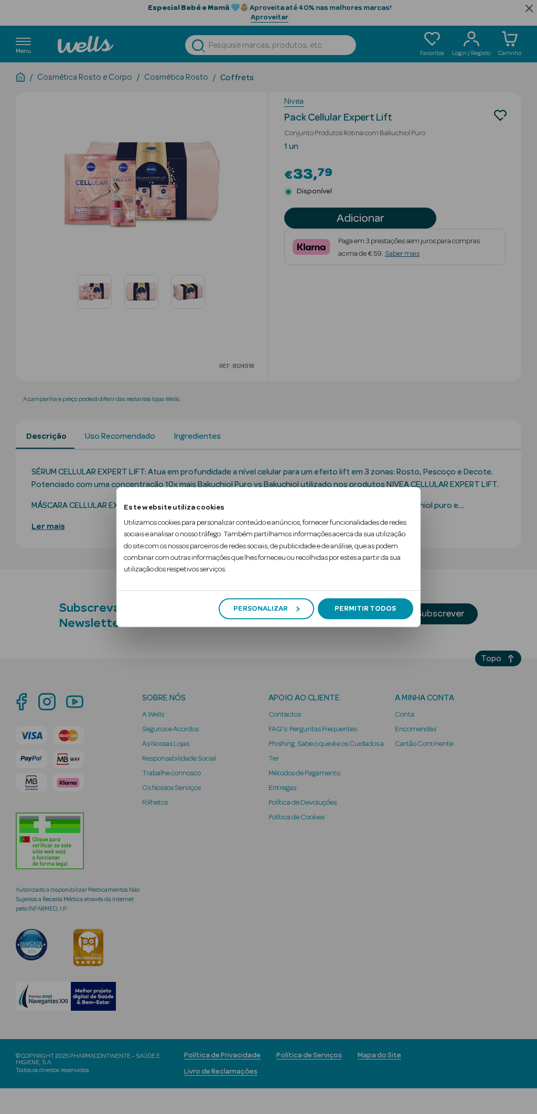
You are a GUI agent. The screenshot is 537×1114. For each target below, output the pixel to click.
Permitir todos (365, 608)
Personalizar (260, 608)
